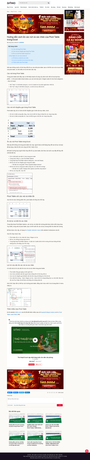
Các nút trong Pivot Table (19, 49)
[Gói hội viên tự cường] (74, 53)
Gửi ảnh (11, 405)
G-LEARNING (21, 42)
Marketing (70, 7)
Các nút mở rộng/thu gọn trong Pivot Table (23, 51)
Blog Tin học (10, 7)
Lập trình (17, 7)
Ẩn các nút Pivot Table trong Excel (21, 53)
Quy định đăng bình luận (19, 405)
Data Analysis (23, 7)
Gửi (60, 405)
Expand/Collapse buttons (48, 312)
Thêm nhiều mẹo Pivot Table (20, 62)
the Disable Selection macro (33, 230)
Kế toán (59, 7)
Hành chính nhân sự (33, 7)
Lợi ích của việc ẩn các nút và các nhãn (22, 60)
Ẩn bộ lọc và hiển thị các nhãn (20, 58)
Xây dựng (53, 7)
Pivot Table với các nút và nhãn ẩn (18, 55)
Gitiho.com (18, 312)
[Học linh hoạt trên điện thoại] (74, 20)
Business (64, 7)
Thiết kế (41, 7)
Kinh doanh (77, 7)
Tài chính (47, 7)
